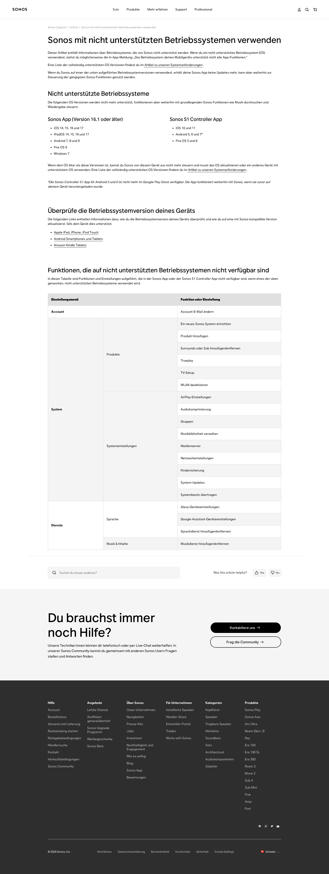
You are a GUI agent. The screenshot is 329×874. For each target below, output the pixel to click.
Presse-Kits (135, 724)
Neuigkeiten (135, 717)
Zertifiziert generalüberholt (98, 719)
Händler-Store (176, 717)
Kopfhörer (212, 710)
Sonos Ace (252, 717)
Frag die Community (242, 642)
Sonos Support (57, 27)
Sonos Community (61, 766)
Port (248, 809)
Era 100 (250, 745)
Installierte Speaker (180, 710)
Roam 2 (250, 766)
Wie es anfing (136, 756)
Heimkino (212, 731)
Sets (208, 745)
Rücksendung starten (63, 731)
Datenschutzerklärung (131, 851)
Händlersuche (58, 745)
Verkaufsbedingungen (63, 759)
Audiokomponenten (219, 759)
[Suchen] (307, 9)
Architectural (214, 752)
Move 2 (250, 773)
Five (248, 795)
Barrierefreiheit (160, 851)
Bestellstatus (57, 717)
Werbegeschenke (100, 739)
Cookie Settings (224, 851)
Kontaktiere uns (242, 628)
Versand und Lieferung (64, 724)
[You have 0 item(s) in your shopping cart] (315, 9)
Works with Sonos (178, 738)
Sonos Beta (95, 746)
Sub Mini (251, 788)
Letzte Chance (97, 710)
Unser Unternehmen (141, 710)
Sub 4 (249, 780)
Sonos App (134, 770)
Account (54, 710)
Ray (247, 738)
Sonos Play (252, 710)
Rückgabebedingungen (64, 738)
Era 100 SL (252, 752)
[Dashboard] (19, 9)
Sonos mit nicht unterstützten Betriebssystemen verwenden (118, 27)
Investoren (134, 738)
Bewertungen (136, 777)
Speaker (211, 717)
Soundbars (213, 738)
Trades (171, 731)
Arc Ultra (251, 724)
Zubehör (211, 766)
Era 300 (250, 759)
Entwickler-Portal (178, 724)
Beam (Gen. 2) (254, 731)
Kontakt (53, 752)
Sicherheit (202, 851)
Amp (248, 802)
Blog (130, 763)
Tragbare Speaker (218, 724)
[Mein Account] (299, 9)
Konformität (182, 851)
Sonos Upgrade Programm (98, 730)
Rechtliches (104, 851)
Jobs (130, 731)
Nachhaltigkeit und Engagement (140, 747)
